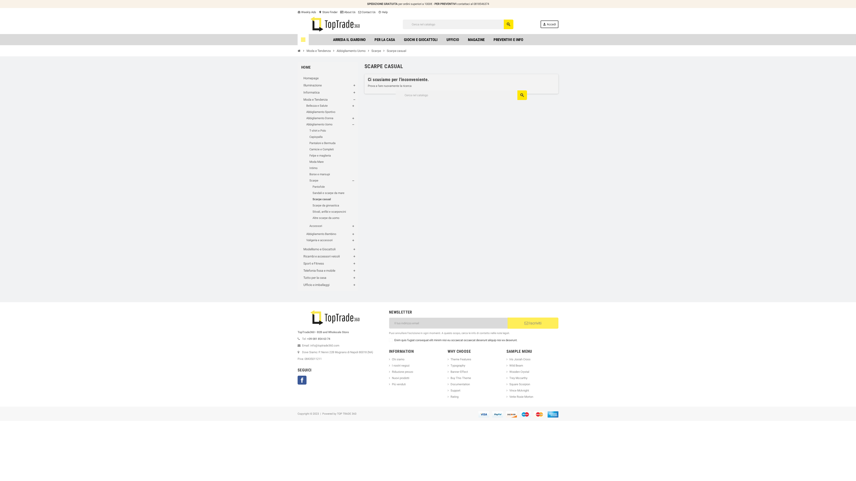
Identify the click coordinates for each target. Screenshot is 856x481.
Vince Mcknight (519, 390)
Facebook (302, 380)
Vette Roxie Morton (521, 396)
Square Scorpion (519, 384)
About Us (350, 12)
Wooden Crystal (519, 371)
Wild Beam (516, 365)
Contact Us (368, 12)
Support (455, 390)
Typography (458, 365)
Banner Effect (459, 371)
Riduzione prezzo (402, 371)
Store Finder (328, 12)
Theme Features (461, 359)
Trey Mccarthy (518, 378)
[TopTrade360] (337, 24)
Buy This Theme (461, 378)
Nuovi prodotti (400, 378)
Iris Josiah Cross (520, 359)
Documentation (460, 384)
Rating (455, 396)
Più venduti (399, 384)
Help (383, 12)
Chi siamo (398, 359)
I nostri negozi (400, 365)
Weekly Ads (307, 12)
